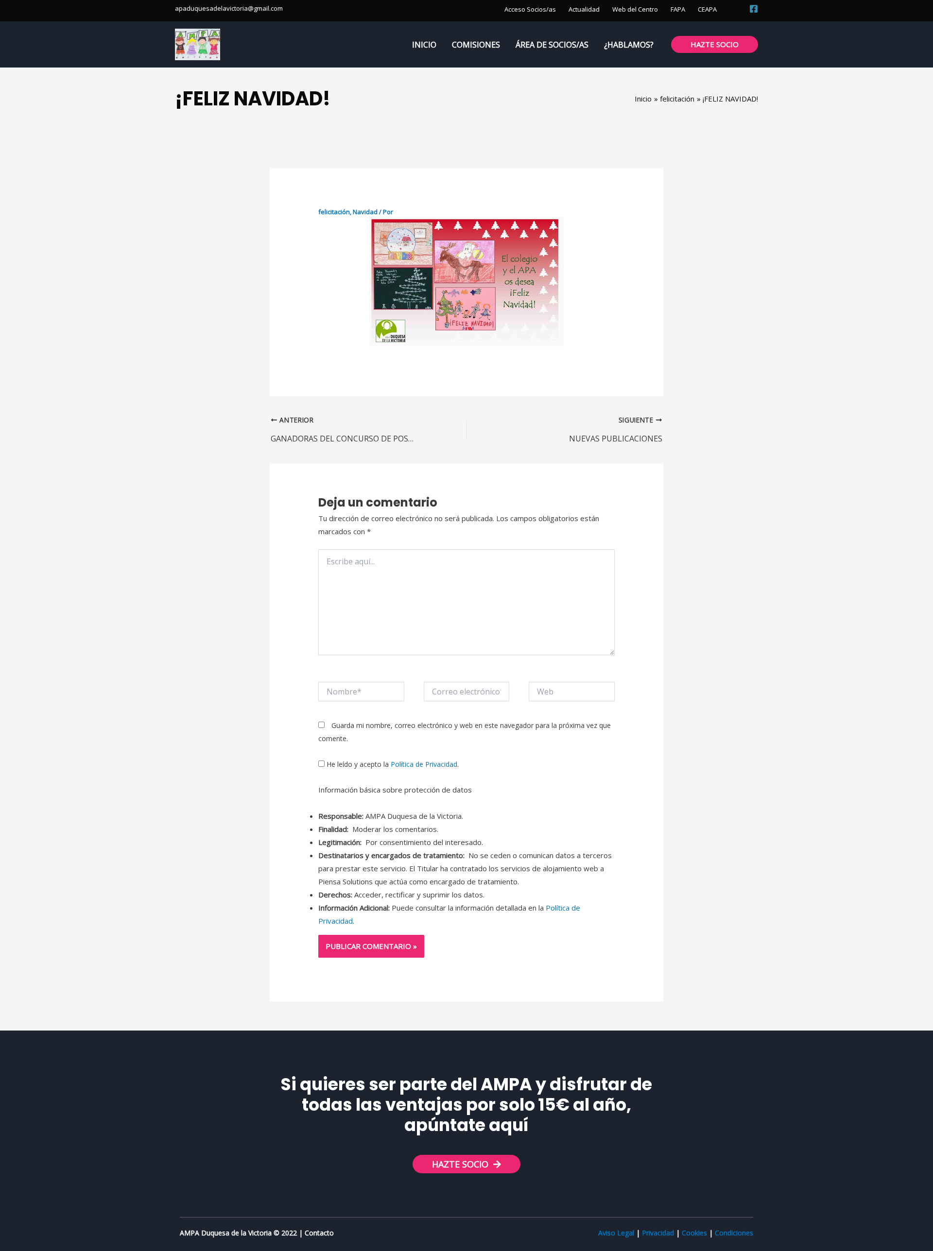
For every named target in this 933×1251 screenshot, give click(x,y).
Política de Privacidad (424, 764)
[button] (736, 8)
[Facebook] (753, 8)
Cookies (694, 1232)
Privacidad (658, 1232)
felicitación (334, 211)
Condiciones (734, 1232)
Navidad (365, 211)
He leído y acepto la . (392, 764)
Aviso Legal (616, 1232)
